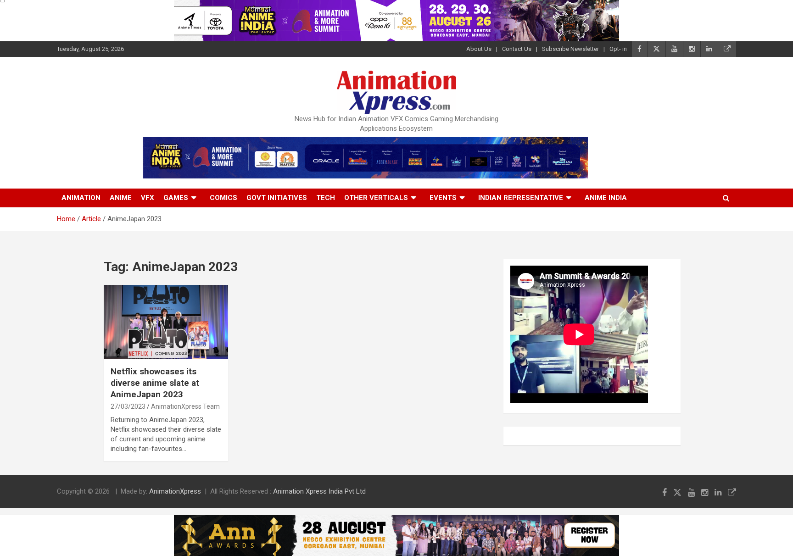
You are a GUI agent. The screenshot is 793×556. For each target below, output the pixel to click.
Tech (325, 198)
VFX (147, 198)
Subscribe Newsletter (570, 48)
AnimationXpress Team (185, 406)
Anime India (606, 198)
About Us (478, 48)
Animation (81, 198)
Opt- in (618, 48)
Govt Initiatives (276, 198)
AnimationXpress (175, 491)
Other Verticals (376, 198)
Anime (121, 198)
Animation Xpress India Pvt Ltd (319, 491)
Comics (223, 198)
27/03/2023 (128, 406)
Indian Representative (520, 198)
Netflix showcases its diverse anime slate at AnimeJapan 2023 (155, 382)
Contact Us (516, 48)
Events (443, 198)
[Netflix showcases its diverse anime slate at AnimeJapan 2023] (166, 322)
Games (175, 198)
